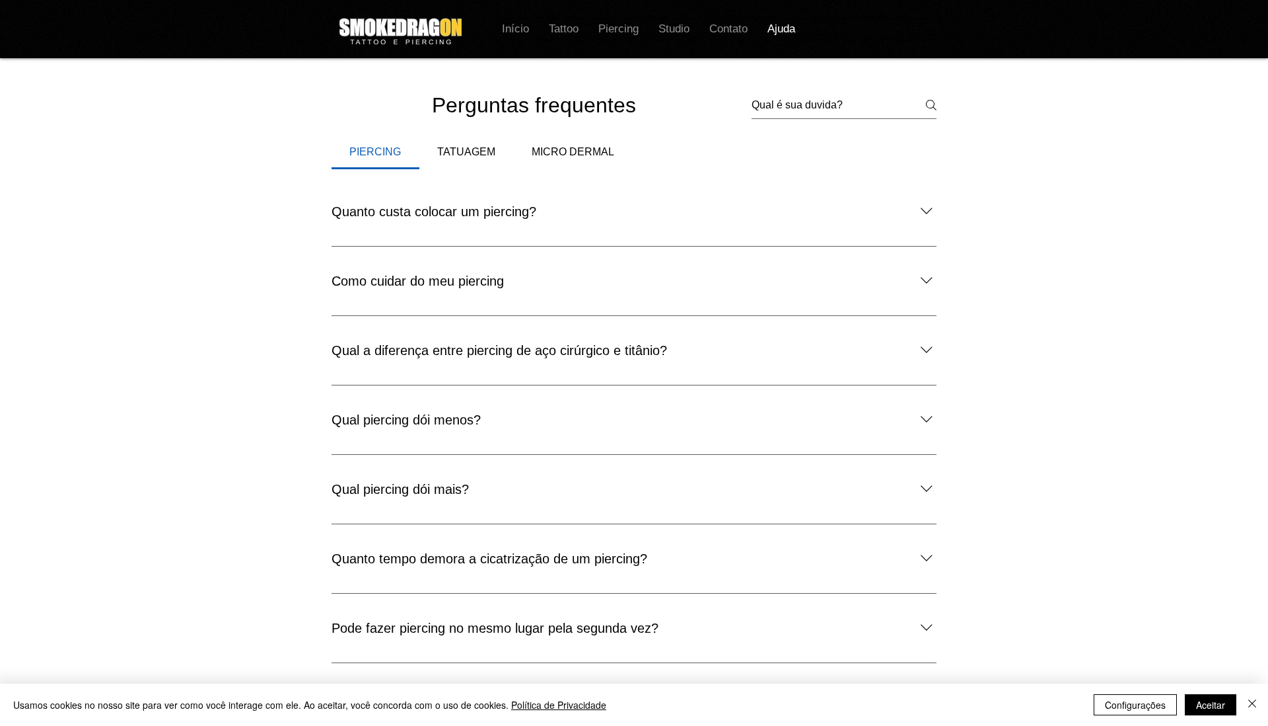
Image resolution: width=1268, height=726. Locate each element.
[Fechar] (1252, 704)
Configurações (1135, 704)
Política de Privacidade (558, 704)
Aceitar (1210, 704)
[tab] (375, 152)
